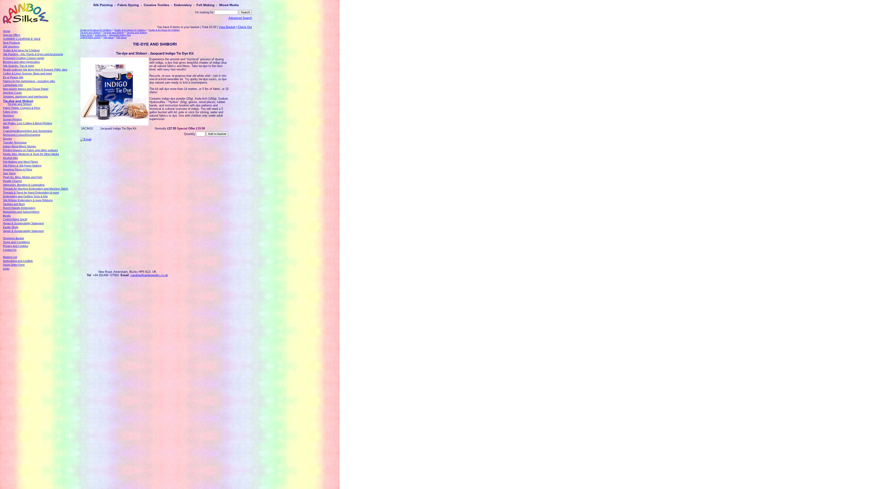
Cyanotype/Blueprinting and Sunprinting (27, 131)
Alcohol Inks (10, 158)
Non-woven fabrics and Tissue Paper (25, 89)
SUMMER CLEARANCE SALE (22, 39)
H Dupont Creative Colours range (23, 58)
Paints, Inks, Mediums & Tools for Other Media (31, 154)
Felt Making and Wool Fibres (20, 162)
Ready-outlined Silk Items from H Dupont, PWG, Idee (35, 69)
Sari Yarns (9, 173)
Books (7, 215)
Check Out (245, 27)
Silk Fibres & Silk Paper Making (22, 165)
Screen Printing (12, 119)
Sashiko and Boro (14, 204)
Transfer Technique (15, 142)
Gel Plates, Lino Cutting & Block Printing (27, 123)
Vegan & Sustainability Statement (23, 223)
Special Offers (11, 35)
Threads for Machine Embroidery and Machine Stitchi (35, 188)
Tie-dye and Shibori (18, 101)
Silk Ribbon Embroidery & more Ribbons (28, 200)
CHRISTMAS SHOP (15, 219)
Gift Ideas (108, 37)
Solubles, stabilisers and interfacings (25, 96)
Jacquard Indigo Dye (120, 35)
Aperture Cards (12, 92)
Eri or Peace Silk (13, 77)
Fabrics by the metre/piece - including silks (29, 81)
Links (6, 268)
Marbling (8, 115)
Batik (6, 127)
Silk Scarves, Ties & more (18, 66)
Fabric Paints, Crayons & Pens (21, 108)
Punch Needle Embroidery (19, 208)
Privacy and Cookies (15, 246)
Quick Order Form (14, 265)
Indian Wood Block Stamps (19, 146)
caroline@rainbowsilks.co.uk (149, 275)
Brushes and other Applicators (21, 62)
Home (6, 31)
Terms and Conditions (16, 242)
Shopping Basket (13, 238)
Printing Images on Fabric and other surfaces (30, 150)
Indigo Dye (100, 35)
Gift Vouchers (11, 46)
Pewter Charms (12, 181)
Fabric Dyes (10, 111)
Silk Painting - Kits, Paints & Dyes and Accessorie (33, 54)
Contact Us (10, 250)
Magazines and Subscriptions (21, 212)
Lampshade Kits (13, 85)
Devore (7, 138)
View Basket (227, 27)
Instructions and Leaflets (18, 261)
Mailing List (10, 257)
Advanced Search (240, 18)
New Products (11, 42)
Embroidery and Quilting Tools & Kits (25, 196)
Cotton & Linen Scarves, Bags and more (27, 73)
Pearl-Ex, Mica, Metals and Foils (22, 177)
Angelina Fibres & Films (17, 169)
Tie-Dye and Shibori (113, 32)
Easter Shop (10, 227)
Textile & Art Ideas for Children (21, 50)
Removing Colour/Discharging (21, 135)
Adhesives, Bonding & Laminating (24, 185)
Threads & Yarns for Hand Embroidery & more (31, 192)
